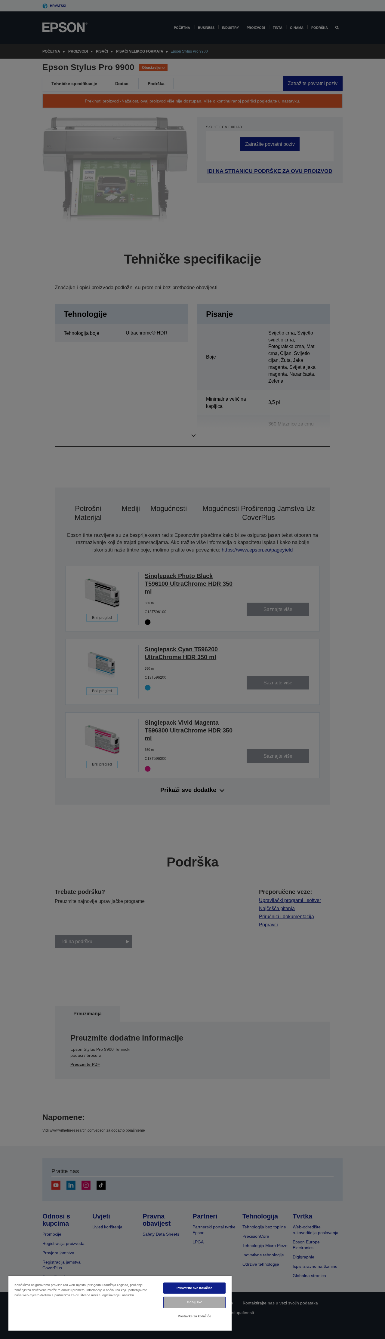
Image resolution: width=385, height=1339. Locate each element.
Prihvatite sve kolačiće (195, 1288)
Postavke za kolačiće (194, 1316)
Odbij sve (194, 1302)
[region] (120, 1303)
